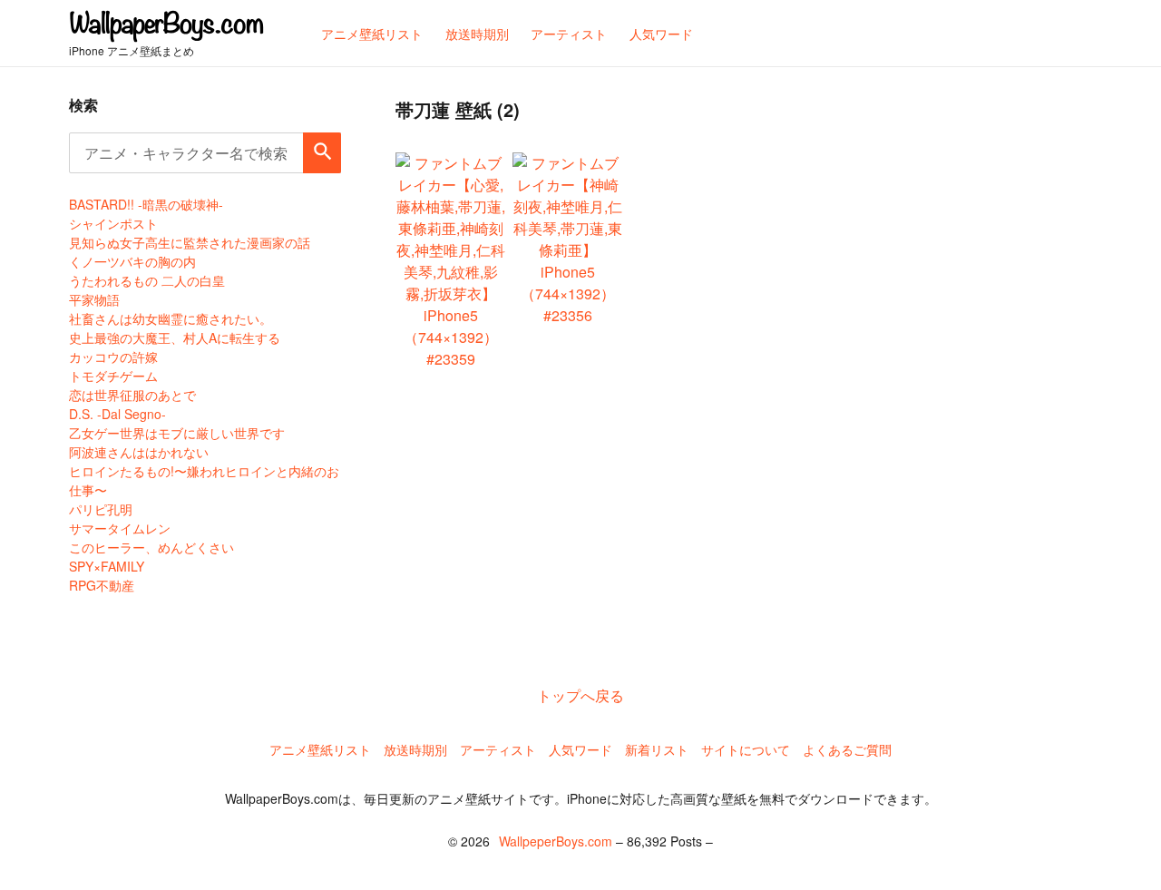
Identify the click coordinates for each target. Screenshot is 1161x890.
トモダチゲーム (113, 376)
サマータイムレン (120, 528)
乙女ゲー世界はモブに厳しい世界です (177, 433)
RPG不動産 (101, 585)
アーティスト (498, 749)
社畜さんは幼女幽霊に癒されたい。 (170, 318)
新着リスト (656, 749)
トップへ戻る (580, 695)
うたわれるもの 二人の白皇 (147, 280)
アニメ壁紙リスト (320, 749)
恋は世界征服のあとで (132, 395)
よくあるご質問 (847, 749)
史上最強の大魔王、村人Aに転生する (174, 337)
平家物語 (94, 299)
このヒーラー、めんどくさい (151, 547)
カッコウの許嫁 (113, 356)
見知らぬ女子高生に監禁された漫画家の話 (189, 242)
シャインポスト (113, 223)
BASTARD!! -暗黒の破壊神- (146, 204)
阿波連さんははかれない (139, 452)
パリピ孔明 (100, 509)
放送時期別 (415, 749)
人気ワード (580, 749)
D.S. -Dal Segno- (117, 414)
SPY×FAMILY (106, 566)
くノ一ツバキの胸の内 (132, 261)
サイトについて (745, 749)
